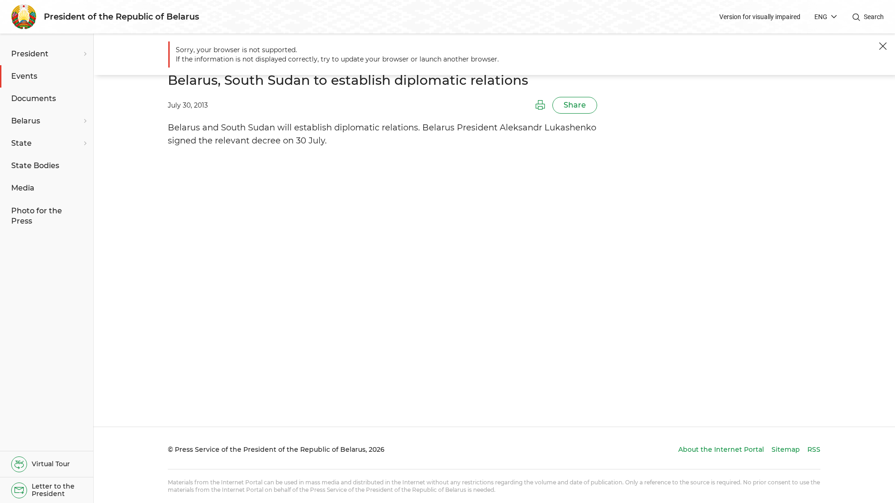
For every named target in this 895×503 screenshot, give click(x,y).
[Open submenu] (84, 54)
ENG (820, 16)
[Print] (540, 105)
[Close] (883, 46)
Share (575, 105)
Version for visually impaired (759, 16)
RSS (813, 449)
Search (874, 16)
